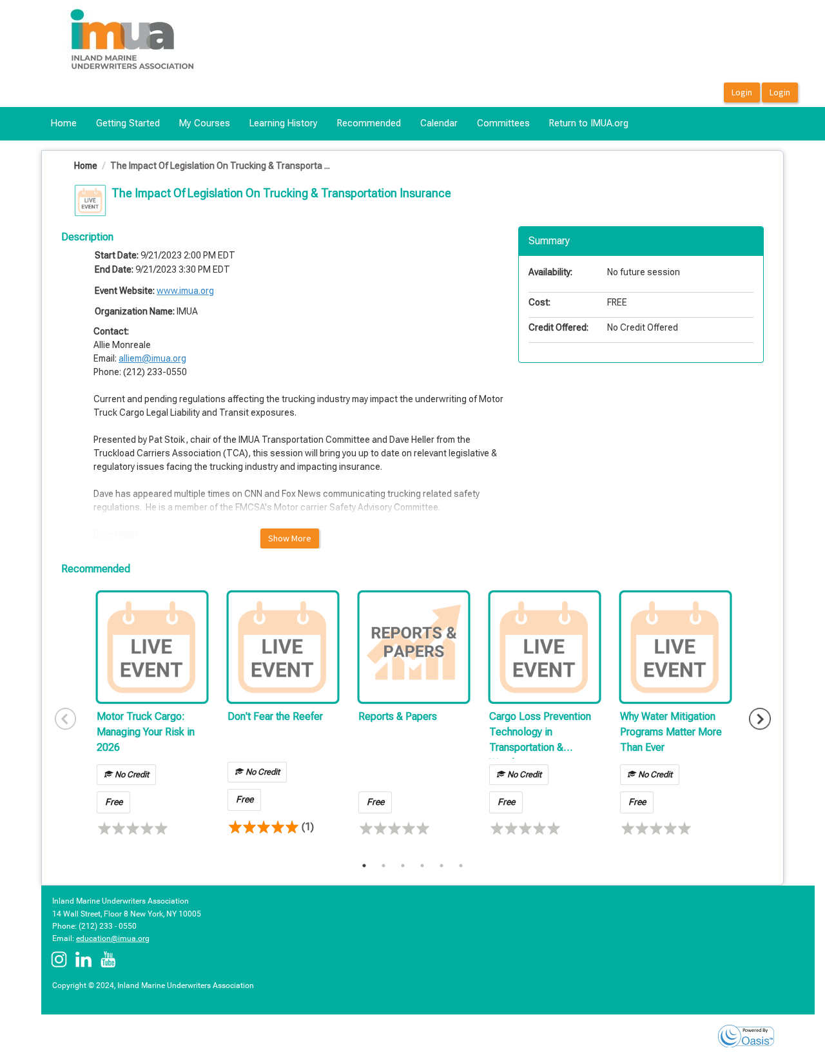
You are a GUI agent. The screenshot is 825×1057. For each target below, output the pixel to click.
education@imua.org (113, 938)
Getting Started (128, 123)
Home (64, 123)
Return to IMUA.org (588, 123)
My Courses (204, 123)
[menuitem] (63, 124)
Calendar (439, 123)
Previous (66, 719)
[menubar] (339, 124)
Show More (289, 538)
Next (760, 719)
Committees (503, 123)
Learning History (283, 123)
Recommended (369, 123)
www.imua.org (185, 291)
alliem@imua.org (152, 358)
